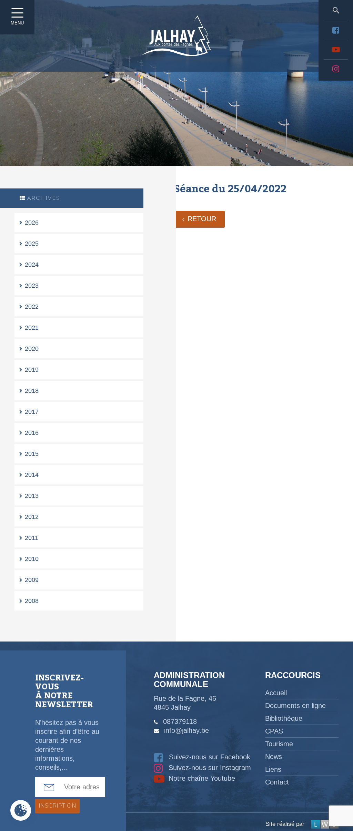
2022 (32, 306)
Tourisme (279, 744)
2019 (32, 369)
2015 (32, 453)
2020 (32, 348)
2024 (32, 264)
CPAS (274, 731)
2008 (32, 600)
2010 (32, 558)
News (273, 756)
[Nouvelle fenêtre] (336, 30)
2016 (32, 432)
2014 (32, 474)
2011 (31, 537)
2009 (32, 579)
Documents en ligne (295, 705)
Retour (202, 219)
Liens (273, 769)
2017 (32, 411)
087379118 (180, 721)
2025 (32, 243)
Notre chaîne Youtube (201, 778)
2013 (32, 495)
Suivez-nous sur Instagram (209, 767)
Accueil (276, 693)
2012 (32, 516)
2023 (32, 285)
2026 (32, 222)
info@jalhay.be (186, 730)
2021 (32, 327)
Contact (277, 782)
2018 (32, 390)
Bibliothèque (283, 718)
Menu (17, 22)
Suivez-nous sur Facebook (208, 757)
